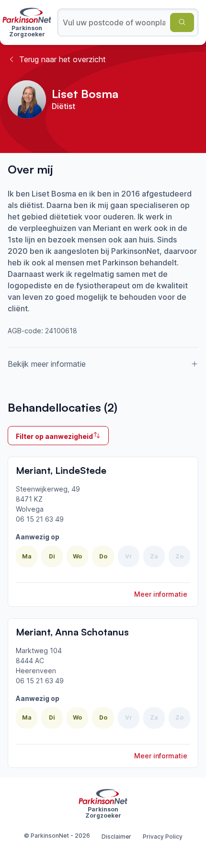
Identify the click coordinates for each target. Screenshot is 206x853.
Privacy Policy (163, 836)
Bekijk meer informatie (47, 364)
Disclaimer (116, 836)
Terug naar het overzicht (62, 59)
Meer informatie (160, 594)
